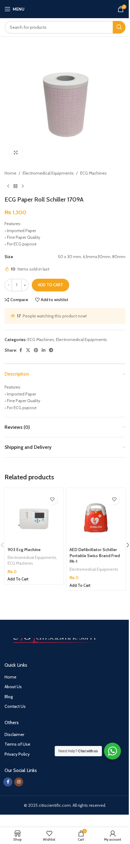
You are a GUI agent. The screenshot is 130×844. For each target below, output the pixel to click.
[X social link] (28, 350)
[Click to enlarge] (16, 152)
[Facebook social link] (20, 350)
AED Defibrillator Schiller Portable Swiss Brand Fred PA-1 (95, 555)
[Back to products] (15, 186)
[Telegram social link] (51, 350)
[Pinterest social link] (36, 350)
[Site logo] (65, 8)
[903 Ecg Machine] (34, 517)
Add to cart (50, 284)
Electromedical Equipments (48, 173)
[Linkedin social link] (43, 350)
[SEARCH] (119, 27)
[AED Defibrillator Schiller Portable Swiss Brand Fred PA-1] (96, 517)
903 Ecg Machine (24, 549)
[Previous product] (8, 186)
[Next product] (22, 186)
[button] (18, 579)
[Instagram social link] (18, 782)
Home (10, 173)
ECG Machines (93, 173)
